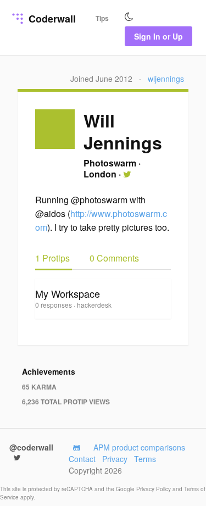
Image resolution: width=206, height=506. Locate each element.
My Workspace (67, 293)
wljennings (166, 78)
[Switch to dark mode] (129, 17)
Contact (82, 458)
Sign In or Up (158, 36)
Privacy (114, 458)
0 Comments (114, 258)
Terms (145, 458)
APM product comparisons (139, 447)
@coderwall (31, 447)
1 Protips (53, 258)
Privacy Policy (154, 489)
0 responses (54, 304)
